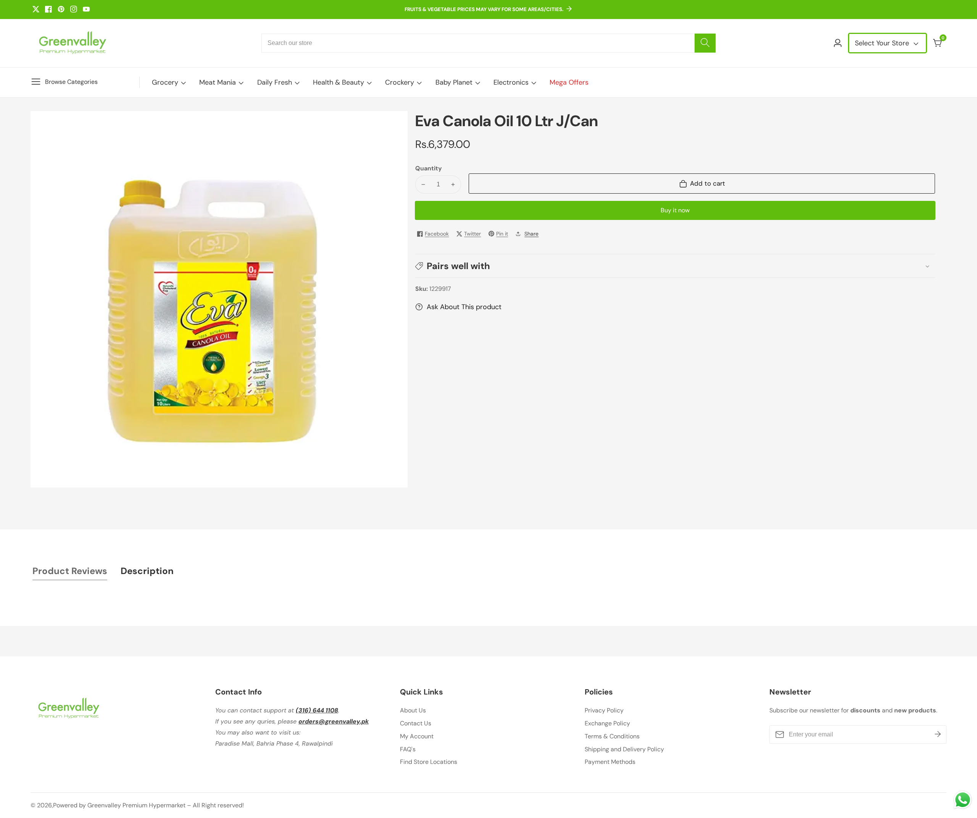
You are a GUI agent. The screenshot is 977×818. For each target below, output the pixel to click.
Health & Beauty (338, 82)
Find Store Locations (428, 762)
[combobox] (488, 43)
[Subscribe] (938, 734)
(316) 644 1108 (317, 710)
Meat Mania (217, 82)
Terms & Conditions (612, 736)
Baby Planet (453, 82)
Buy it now (675, 210)
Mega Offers (569, 82)
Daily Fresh (274, 82)
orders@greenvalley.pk (333, 721)
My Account (417, 736)
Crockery (399, 82)
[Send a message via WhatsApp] (962, 799)
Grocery (165, 82)
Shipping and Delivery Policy (624, 749)
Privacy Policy (604, 710)
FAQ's (408, 749)
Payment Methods (610, 762)
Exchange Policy (607, 723)
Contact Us (415, 723)
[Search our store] (705, 43)
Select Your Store (883, 43)
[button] (675, 265)
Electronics (511, 82)
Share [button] (531, 233)
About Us (413, 710)
